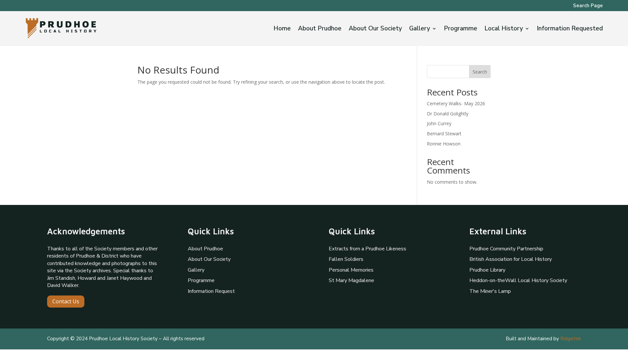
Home (282, 29)
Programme (460, 29)
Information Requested (570, 29)
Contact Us (65, 301)
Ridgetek (570, 338)
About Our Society (375, 29)
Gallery (419, 29)
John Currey (439, 123)
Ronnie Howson (444, 144)
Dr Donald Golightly (447, 113)
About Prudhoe (319, 29)
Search (480, 72)
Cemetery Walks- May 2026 (456, 103)
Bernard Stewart (444, 133)
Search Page (588, 6)
